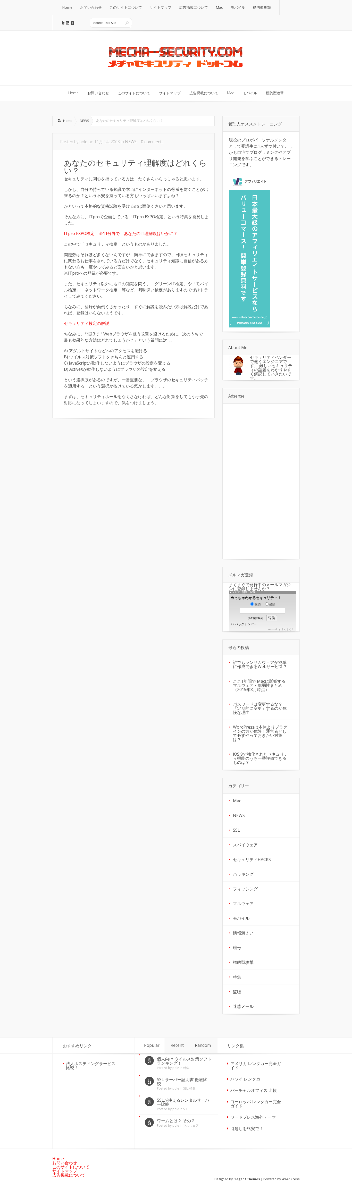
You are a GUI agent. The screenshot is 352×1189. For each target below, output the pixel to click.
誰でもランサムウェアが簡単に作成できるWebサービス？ (260, 664)
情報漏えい (243, 933)
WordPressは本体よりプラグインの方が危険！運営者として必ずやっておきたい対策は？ (260, 733)
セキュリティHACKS (252, 859)
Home (67, 120)
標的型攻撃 (243, 962)
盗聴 (237, 991)
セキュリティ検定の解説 (86, 323)
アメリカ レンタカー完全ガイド (255, 1065)
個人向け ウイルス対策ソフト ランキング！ (184, 1061)
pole (83, 142)
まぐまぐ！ (287, 629)
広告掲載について (68, 1175)
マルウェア (243, 903)
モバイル (241, 918)
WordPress (291, 1179)
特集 (237, 977)
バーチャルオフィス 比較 (253, 1090)
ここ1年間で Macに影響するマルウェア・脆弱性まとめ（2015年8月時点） (259, 685)
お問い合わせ (64, 1163)
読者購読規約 (255, 618)
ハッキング (243, 874)
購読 (258, 604)
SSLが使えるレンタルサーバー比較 (183, 1102)
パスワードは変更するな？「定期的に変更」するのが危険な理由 (260, 708)
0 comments (152, 142)
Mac (237, 801)
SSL (236, 830)
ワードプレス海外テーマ (253, 1117)
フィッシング (245, 889)
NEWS (84, 120)
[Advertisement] (95, 462)
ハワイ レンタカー (247, 1079)
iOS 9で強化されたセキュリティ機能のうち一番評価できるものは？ (260, 758)
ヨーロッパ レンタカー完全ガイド (255, 1104)
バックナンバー (246, 624)
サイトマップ (64, 1171)
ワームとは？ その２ (176, 1121)
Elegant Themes (246, 1179)
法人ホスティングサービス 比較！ (90, 1065)
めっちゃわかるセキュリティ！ (256, 597)
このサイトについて (70, 1167)
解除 (272, 604)
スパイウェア (245, 845)
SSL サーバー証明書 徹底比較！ (182, 1081)
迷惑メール (243, 1006)
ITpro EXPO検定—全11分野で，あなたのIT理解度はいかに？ (121, 233)
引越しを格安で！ (246, 1128)
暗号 (237, 947)
